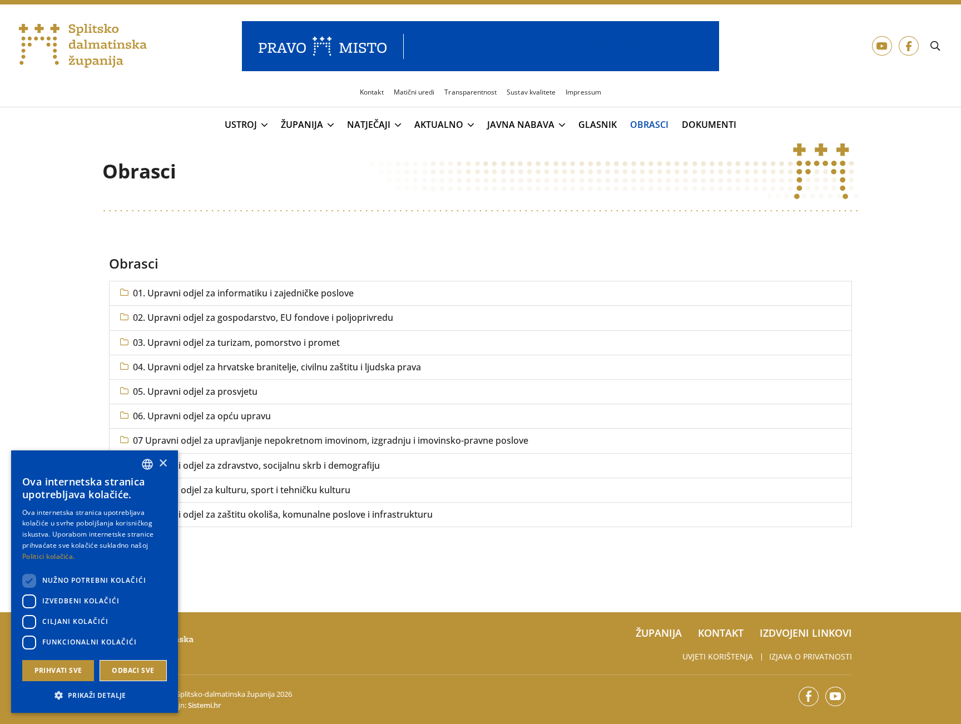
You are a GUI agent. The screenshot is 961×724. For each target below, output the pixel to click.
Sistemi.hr (204, 705)
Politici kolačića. (48, 556)
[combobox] (147, 464)
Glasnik (597, 125)
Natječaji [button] (368, 125)
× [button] (162, 463)
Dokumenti (709, 125)
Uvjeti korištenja (717, 656)
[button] (94, 695)
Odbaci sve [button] (133, 670)
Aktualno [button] (438, 125)
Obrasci (649, 125)
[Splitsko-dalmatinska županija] (83, 46)
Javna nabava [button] (520, 125)
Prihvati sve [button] (58, 670)
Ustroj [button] (241, 125)
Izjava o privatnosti (810, 656)
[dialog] (94, 581)
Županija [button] (302, 125)
